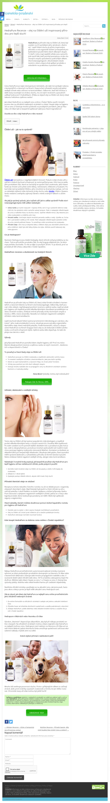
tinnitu (51, 191)
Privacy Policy (41, 786)
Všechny (76, 188)
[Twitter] (11, 722)
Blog (53, 19)
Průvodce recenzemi (66, 19)
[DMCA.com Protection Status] (98, 789)
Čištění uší (9, 180)
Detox (35, 19)
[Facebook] (6, 722)
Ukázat (15, 121)
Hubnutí (26, 19)
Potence (44, 19)
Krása (8, 19)
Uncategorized (78, 185)
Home (7, 24)
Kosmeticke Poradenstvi (15, 799)
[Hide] (1, 22)
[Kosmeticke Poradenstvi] (19, 15)
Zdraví (16, 19)
